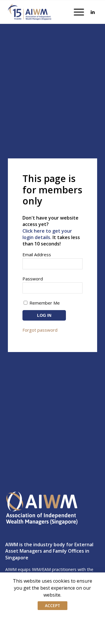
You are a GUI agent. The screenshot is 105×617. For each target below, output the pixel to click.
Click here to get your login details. (47, 234)
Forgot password (39, 330)
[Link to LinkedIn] (92, 12)
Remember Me (44, 303)
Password (32, 279)
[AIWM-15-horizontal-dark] (30, 12)
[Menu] (76, 12)
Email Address (36, 254)
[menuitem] (76, 12)
